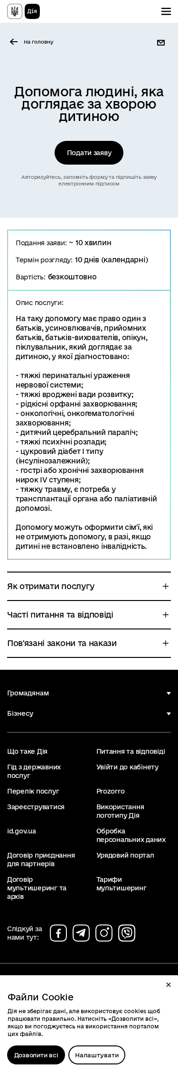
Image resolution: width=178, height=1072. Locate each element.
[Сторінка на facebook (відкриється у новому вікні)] (58, 933)
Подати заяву (89, 153)
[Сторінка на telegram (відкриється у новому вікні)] (81, 933)
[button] (168, 984)
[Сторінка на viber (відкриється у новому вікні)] (126, 933)
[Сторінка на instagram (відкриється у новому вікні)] (103, 933)
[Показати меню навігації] (166, 11)
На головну (38, 42)
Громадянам (28, 693)
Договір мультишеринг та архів (36, 888)
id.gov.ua (21, 831)
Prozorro (110, 791)
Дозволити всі (36, 1055)
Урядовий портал (125, 855)
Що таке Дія (27, 751)
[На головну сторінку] (23, 11)
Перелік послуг (33, 791)
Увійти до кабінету (127, 767)
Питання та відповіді (130, 751)
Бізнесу (20, 713)
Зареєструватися (36, 807)
